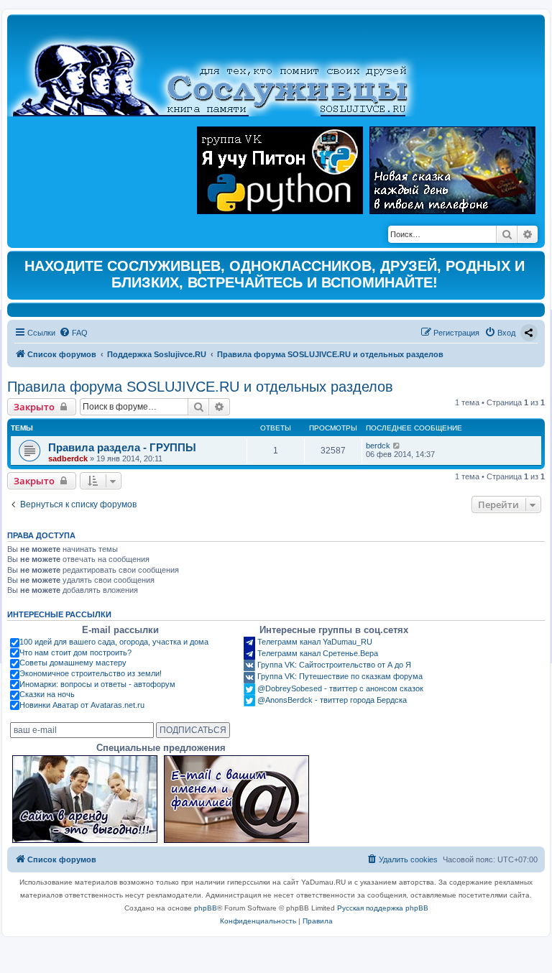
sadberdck (68, 458)
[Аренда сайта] (85, 799)
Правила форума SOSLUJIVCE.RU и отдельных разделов (200, 387)
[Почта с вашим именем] (236, 799)
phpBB (205, 908)
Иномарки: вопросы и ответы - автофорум (97, 684)
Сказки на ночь (47, 694)
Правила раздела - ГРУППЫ (122, 447)
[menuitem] (73, 332)
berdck (378, 445)
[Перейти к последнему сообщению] (397, 445)
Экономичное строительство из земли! (90, 673)
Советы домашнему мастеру (72, 662)
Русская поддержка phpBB (382, 908)
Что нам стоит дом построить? (75, 652)
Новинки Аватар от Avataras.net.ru (81, 705)
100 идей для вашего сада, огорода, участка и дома (113, 641)
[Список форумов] (222, 69)
